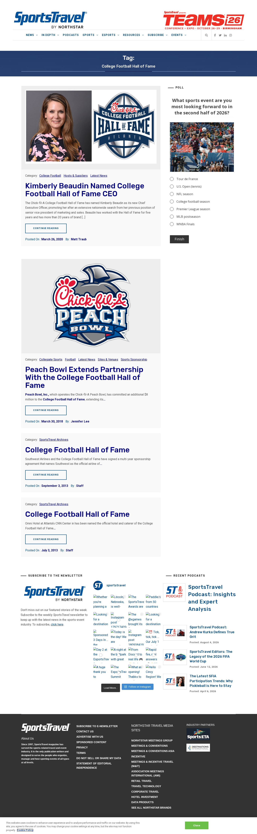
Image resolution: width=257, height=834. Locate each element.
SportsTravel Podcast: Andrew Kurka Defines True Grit (212, 632)
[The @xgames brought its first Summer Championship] (136, 620)
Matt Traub (79, 239)
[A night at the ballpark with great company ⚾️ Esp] (118, 655)
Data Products (142, 802)
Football (70, 359)
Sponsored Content (91, 742)
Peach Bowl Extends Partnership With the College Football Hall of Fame (84, 377)
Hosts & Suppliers (76, 175)
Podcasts (71, 35)
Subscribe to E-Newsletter (97, 726)
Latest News (98, 175)
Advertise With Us (89, 736)
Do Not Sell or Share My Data (98, 758)
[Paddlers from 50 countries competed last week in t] (153, 602)
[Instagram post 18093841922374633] (136, 637)
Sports (88, 35)
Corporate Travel (145, 791)
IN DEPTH (48, 35)
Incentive (138, 756)
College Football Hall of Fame (64, 399)
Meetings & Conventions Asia (152, 751)
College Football (50, 175)
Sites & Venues (108, 359)
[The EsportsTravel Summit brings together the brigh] (118, 672)
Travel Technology (146, 786)
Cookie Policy (25, 830)
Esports (109, 35)
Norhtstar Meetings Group (152, 740)
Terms (81, 752)
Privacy (82, 747)
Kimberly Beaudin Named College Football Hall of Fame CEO (84, 189)
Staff (80, 486)
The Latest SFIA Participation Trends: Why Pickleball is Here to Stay (211, 681)
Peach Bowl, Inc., (37, 394)
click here (57, 624)
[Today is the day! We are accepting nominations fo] (118, 637)
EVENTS (177, 35)
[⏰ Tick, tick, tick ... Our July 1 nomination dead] (153, 637)
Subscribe (156, 35)
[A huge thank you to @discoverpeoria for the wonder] (101, 672)
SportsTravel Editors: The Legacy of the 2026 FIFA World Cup (211, 656)
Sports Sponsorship (134, 359)
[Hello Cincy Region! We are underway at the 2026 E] (153, 672)
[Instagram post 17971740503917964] (118, 620)
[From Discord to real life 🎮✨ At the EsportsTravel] (136, 655)
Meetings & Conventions (149, 745)
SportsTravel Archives (53, 439)
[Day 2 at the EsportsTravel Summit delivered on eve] (101, 655)
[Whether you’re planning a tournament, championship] (101, 602)
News (30, 35)
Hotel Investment (144, 796)
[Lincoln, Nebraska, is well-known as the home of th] (118, 602)
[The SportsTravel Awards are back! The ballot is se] (136, 602)
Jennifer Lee (80, 421)
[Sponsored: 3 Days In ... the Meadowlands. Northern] (101, 637)
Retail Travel (141, 780)
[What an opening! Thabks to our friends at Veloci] (136, 672)
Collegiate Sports (50, 359)
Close (196, 825)
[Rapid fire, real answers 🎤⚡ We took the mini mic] (153, 655)
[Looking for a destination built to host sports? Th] (101, 620)
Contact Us (85, 731)
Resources (131, 35)
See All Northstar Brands (151, 807)
